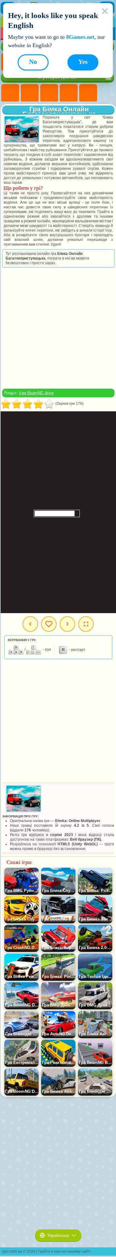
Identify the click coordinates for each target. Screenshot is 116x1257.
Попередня (30, 624)
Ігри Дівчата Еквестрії (30, 93)
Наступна (67, 624)
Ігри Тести (88, 93)
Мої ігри (49, 624)
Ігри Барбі (69, 93)
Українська (58, 1235)
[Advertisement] (57, 328)
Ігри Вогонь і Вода (49, 93)
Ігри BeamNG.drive (36, 393)
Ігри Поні (10, 93)
